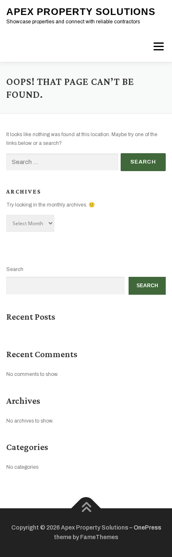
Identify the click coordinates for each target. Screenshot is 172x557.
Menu (157, 46)
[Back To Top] (86, 508)
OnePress (147, 528)
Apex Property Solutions (80, 11)
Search (14, 269)
